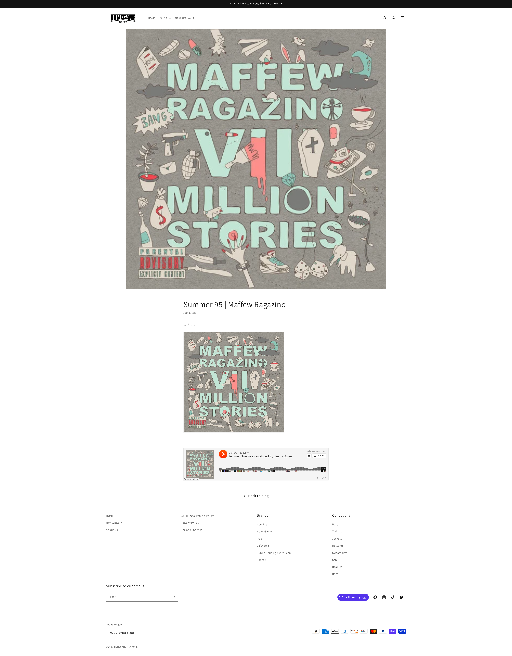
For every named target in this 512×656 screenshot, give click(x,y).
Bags (335, 574)
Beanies (337, 567)
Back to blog (258, 495)
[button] (165, 18)
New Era (262, 524)
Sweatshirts (339, 553)
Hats (335, 524)
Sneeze (261, 560)
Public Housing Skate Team (274, 553)
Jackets (337, 538)
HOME (109, 516)
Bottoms (337, 546)
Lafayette (263, 546)
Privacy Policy (190, 523)
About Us (112, 530)
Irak (259, 538)
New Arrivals (114, 523)
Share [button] (191, 324)
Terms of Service (191, 530)
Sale (335, 560)
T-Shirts (337, 531)
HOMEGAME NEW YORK (126, 646)
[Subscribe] (173, 597)
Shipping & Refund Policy (197, 516)
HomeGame (264, 531)
